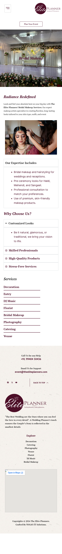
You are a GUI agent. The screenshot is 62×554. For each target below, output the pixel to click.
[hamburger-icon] (7, 8)
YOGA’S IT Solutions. (36, 524)
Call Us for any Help (31, 355)
